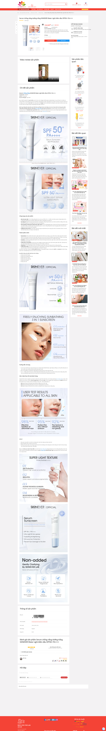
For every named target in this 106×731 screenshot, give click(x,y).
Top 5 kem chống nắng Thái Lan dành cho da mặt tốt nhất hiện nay (79, 192)
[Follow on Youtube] (47, 720)
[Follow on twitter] (53, 720)
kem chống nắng (38, 108)
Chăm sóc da (75, 145)
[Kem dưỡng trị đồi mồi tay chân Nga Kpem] (55, 661)
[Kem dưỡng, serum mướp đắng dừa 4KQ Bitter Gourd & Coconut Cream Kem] (64, 661)
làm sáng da (39, 621)
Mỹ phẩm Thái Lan (75, 167)
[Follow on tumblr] (51, 720)
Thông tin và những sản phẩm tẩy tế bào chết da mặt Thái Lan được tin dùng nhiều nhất (79, 171)
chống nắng (26, 93)
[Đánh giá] (16, 32)
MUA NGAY (63, 40)
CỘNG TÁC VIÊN (58, 9)
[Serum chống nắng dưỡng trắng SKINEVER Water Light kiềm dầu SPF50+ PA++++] (57, 661)
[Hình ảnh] (16, 22)
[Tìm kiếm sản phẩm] (66, 4)
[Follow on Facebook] (45, 720)
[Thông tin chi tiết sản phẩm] (16, 27)
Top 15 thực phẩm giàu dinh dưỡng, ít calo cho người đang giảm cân (79, 286)
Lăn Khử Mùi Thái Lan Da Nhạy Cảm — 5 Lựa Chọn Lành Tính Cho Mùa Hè (79, 264)
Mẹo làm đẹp (74, 261)
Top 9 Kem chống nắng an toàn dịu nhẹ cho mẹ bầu (79, 214)
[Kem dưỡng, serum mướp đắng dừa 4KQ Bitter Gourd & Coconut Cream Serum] (66, 661)
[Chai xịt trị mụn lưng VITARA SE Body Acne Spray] (53, 661)
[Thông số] (16, 30)
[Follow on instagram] (57, 720)
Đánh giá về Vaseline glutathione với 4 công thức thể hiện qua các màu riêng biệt (79, 148)
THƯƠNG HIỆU (46, 9)
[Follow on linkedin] (55, 720)
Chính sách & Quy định (22, 729)
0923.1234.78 (33, 6)
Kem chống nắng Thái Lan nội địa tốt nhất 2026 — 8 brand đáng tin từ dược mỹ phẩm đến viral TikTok (79, 243)
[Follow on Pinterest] (49, 720)
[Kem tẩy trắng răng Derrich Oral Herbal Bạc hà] (61, 661)
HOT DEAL (34, 9)
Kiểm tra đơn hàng (85, 9)
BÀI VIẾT (52, 9)
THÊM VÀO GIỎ (50, 40)
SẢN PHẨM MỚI (40, 9)
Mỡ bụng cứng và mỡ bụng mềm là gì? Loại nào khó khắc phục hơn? (79, 306)
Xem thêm (79, 158)
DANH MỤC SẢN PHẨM (25, 9)
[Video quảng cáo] (16, 25)
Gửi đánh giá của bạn (27, 652)
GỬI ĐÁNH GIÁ (64, 677)
